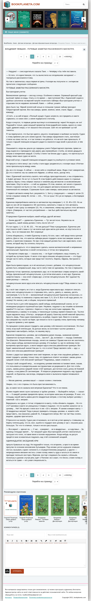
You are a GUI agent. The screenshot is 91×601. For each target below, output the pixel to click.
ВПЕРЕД (68, 56)
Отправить (17, 571)
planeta (25, 4)
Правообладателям (20, 597)
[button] (8, 541)
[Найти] (83, 4)
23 (60, 56)
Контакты (8, 597)
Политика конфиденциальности (40, 597)
